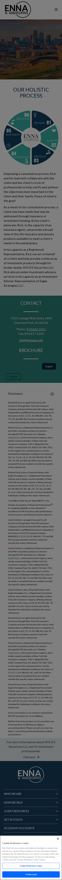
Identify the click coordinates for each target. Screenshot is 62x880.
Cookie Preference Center (31, 866)
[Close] (58, 838)
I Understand (31, 874)
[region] (31, 857)
